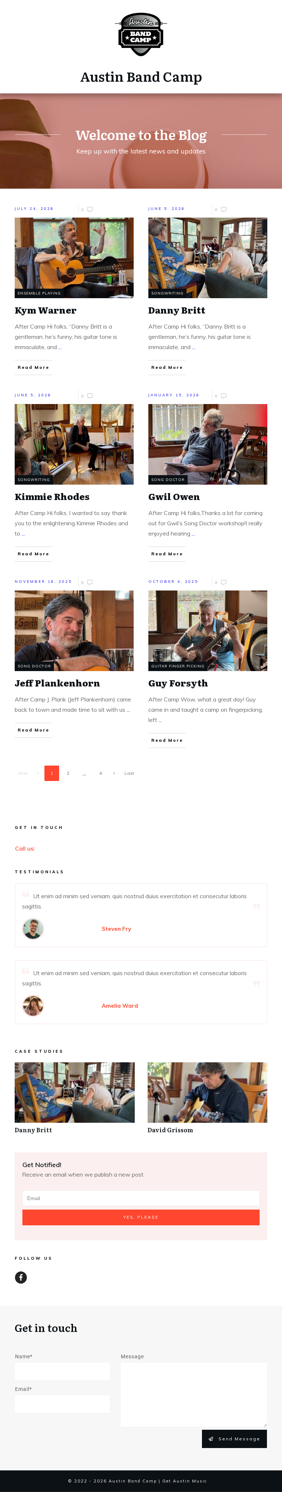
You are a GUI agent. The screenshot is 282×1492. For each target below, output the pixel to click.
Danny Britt (75, 1101)
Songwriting (167, 293)
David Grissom (208, 1101)
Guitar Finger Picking (178, 666)
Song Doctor (168, 479)
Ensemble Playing (39, 293)
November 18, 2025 (43, 581)
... (60, 347)
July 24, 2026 (34, 208)
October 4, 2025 (173, 581)
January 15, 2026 (174, 395)
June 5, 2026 (166, 208)
